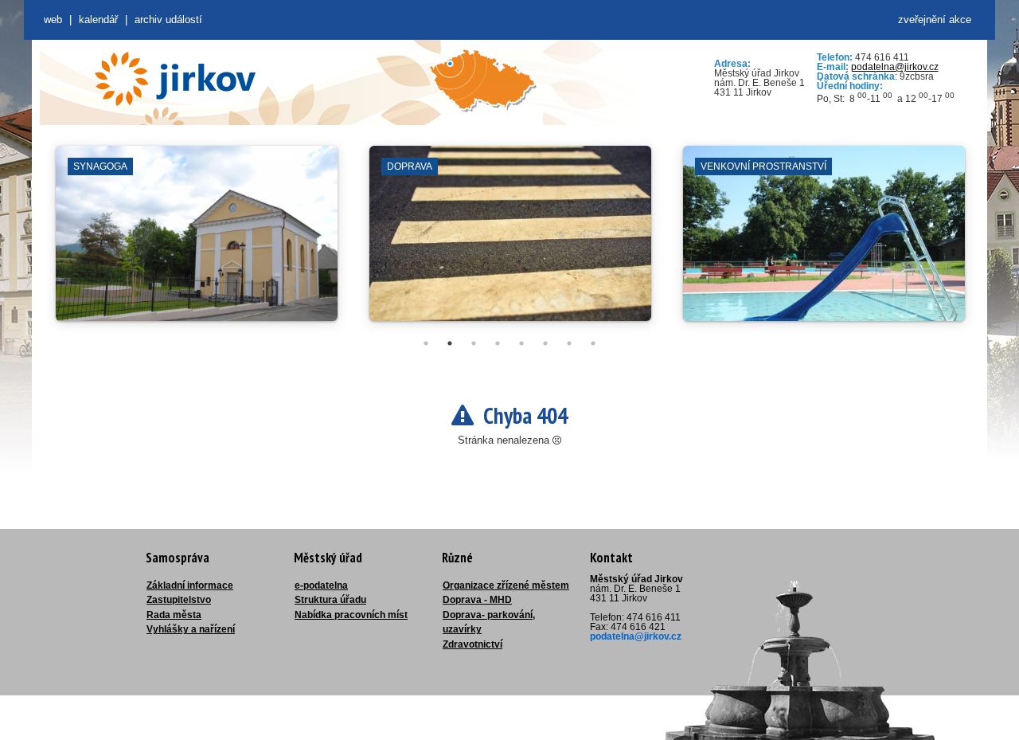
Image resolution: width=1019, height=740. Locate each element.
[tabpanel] (196, 241)
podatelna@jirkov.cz (895, 67)
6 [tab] (545, 343)
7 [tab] (569, 343)
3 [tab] (474, 343)
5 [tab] (521, 343)
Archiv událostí (168, 19)
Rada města (173, 615)
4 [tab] (498, 343)
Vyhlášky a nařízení (190, 629)
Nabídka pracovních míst (351, 615)
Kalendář (98, 19)
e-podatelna (321, 585)
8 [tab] (593, 343)
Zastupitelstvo (178, 600)
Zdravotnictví (472, 644)
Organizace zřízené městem (506, 585)
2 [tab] (450, 343)
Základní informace (189, 585)
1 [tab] (426, 343)
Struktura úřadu (330, 600)
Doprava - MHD (477, 600)
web (53, 19)
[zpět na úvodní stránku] (175, 79)
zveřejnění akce (934, 19)
